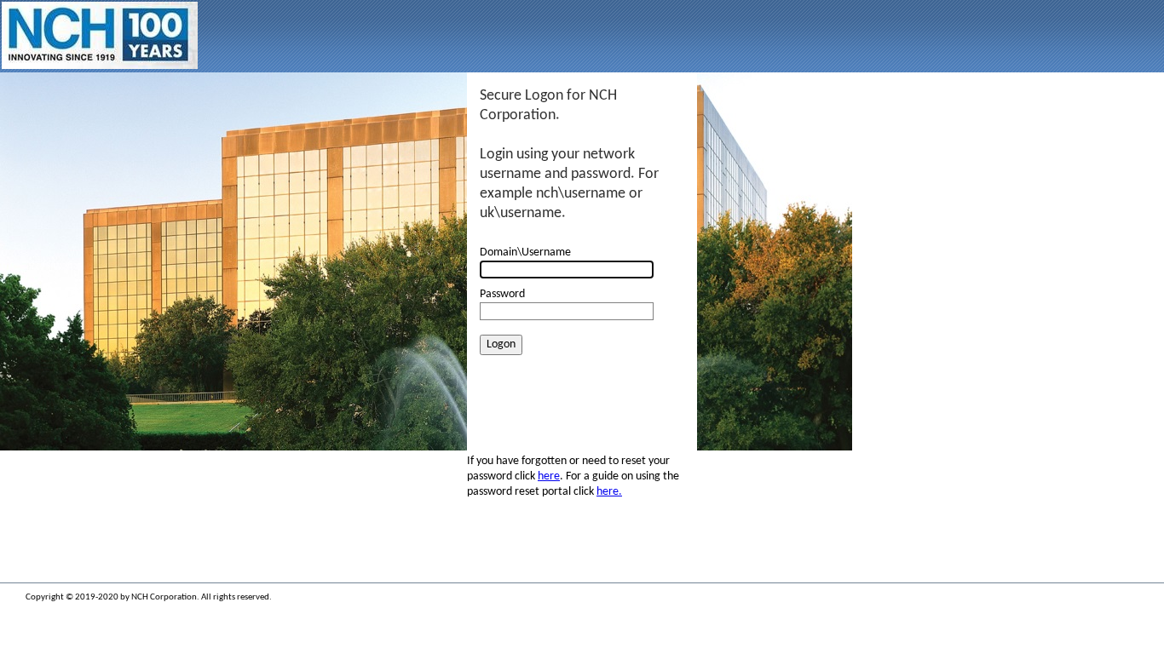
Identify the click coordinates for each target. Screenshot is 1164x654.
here (549, 476)
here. (609, 491)
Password (502, 294)
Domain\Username (525, 252)
